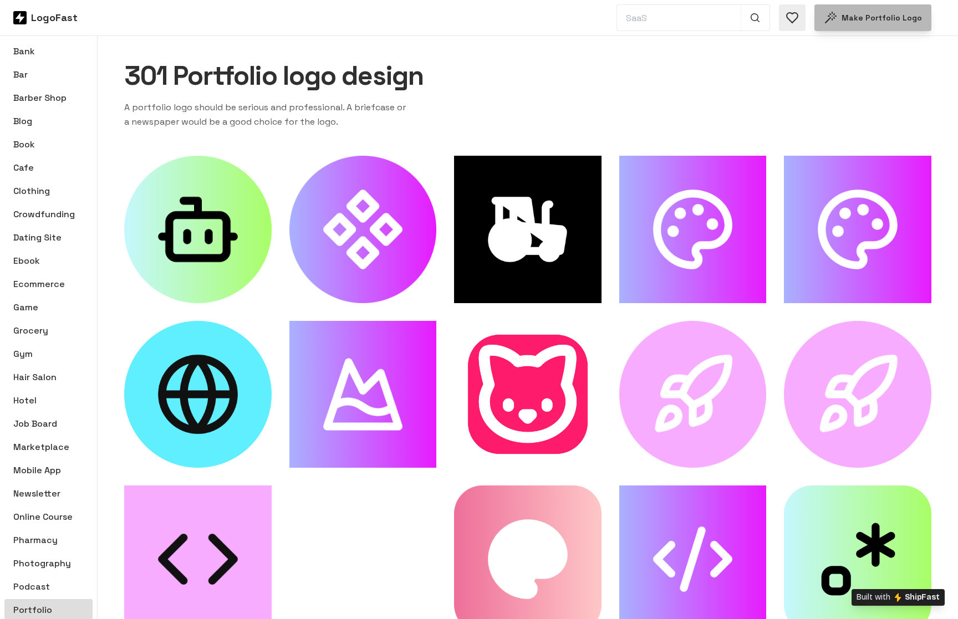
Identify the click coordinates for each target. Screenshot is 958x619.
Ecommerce (39, 284)
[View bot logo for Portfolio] (198, 229)
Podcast (31, 586)
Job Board (35, 423)
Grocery (30, 330)
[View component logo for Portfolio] (363, 229)
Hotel (25, 400)
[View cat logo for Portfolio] (528, 394)
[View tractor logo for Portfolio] (528, 229)
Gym (23, 354)
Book (24, 144)
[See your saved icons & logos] (792, 17)
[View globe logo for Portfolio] (198, 394)
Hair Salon (35, 377)
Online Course (43, 517)
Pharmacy (35, 540)
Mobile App (37, 470)
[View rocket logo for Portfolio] (693, 394)
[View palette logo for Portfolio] (693, 229)
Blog (22, 121)
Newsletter (36, 493)
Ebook (26, 261)
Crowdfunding (44, 214)
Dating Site (37, 237)
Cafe (23, 167)
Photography (42, 563)
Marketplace (41, 447)
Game (25, 307)
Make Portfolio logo (882, 18)
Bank (24, 51)
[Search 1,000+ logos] (755, 17)
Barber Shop (40, 98)
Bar (20, 74)
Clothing (31, 191)
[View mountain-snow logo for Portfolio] (363, 394)
